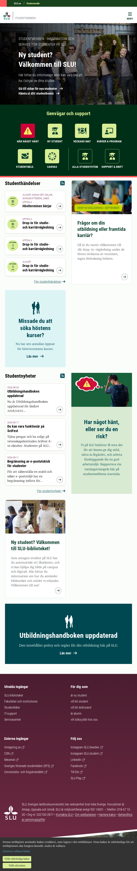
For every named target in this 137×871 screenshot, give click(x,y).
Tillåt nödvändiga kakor (16, 858)
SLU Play (76, 778)
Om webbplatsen (85, 814)
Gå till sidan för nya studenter (38, 88)
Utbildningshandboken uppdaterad (23, 393)
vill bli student (79, 701)
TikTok (75, 772)
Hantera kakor (107, 814)
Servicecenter (12, 719)
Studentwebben (25, 18)
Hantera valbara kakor (16, 851)
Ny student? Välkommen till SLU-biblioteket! (35, 545)
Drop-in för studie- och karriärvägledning (38, 225)
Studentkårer (12, 707)
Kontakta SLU (64, 814)
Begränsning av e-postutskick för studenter (28, 463)
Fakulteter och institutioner (21, 701)
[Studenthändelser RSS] (62, 184)
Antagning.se (12, 747)
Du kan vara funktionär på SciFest (25, 428)
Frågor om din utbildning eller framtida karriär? (101, 229)
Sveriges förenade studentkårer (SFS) (27, 766)
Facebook (77, 766)
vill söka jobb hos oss (84, 719)
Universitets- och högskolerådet (24, 772)
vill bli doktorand (81, 707)
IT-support (10, 713)
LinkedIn (76, 760)
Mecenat (9, 760)
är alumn (76, 713)
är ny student (79, 695)
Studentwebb (33, 3)
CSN (7, 753)
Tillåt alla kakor (17, 865)
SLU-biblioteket (13, 695)
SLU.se (17, 3)
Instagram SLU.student (85, 753)
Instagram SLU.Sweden (85, 747)
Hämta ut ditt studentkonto (36, 93)
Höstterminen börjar (37, 206)
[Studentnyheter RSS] (62, 376)
